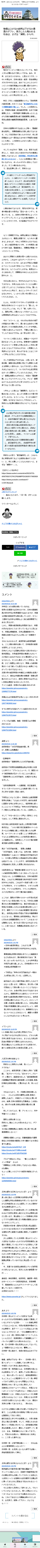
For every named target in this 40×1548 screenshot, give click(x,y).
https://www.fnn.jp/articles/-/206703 (15, 753)
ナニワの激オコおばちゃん (12, 523)
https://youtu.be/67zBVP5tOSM (14, 1153)
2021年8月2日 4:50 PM (9, 1466)
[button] (36, 774)
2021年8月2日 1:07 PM (9, 1061)
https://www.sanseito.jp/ (11, 1297)
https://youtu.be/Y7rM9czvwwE (14, 1150)
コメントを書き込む (20, 1516)
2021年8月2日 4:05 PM (9, 1313)
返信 (35, 735)
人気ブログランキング (9, 492)
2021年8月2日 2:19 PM (9, 1194)
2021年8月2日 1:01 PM (11, 942)
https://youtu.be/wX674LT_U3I (14, 1147)
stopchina (6, 601)
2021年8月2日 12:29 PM (9, 1029)
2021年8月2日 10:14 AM (9, 604)
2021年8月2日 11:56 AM (9, 744)
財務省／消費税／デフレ (11, 532)
